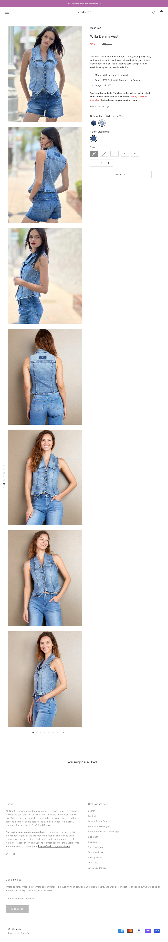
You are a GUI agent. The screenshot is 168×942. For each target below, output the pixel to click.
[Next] (63, 732)
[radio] (93, 123)
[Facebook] (99, 107)
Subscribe (17, 909)
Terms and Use (96, 852)
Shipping (92, 842)
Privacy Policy (95, 857)
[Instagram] (7, 854)
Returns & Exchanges (99, 826)
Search (91, 810)
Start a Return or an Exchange (103, 831)
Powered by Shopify (18, 933)
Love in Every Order (98, 821)
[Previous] (26, 732)
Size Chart (93, 836)
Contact (92, 816)
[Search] (154, 12)
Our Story (93, 862)
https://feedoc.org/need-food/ (54, 846)
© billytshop (14, 929)
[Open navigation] (7, 12)
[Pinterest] (108, 107)
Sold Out (121, 174)
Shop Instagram (96, 847)
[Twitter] (103, 107)
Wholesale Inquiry (97, 868)
